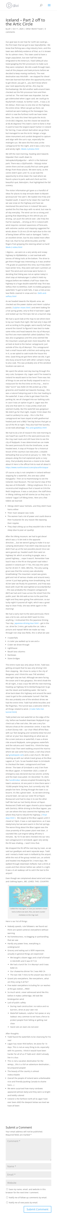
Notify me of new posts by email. (23, 1202)
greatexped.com (16, 755)
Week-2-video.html (14, 247)
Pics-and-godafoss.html (36, 427)
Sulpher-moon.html (21, 307)
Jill (9, 29)
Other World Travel (34, 29)
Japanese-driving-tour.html (27, 623)
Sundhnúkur (14, 780)
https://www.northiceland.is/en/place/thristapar (27, 467)
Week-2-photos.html (30, 149)
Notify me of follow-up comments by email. (28, 1197)
